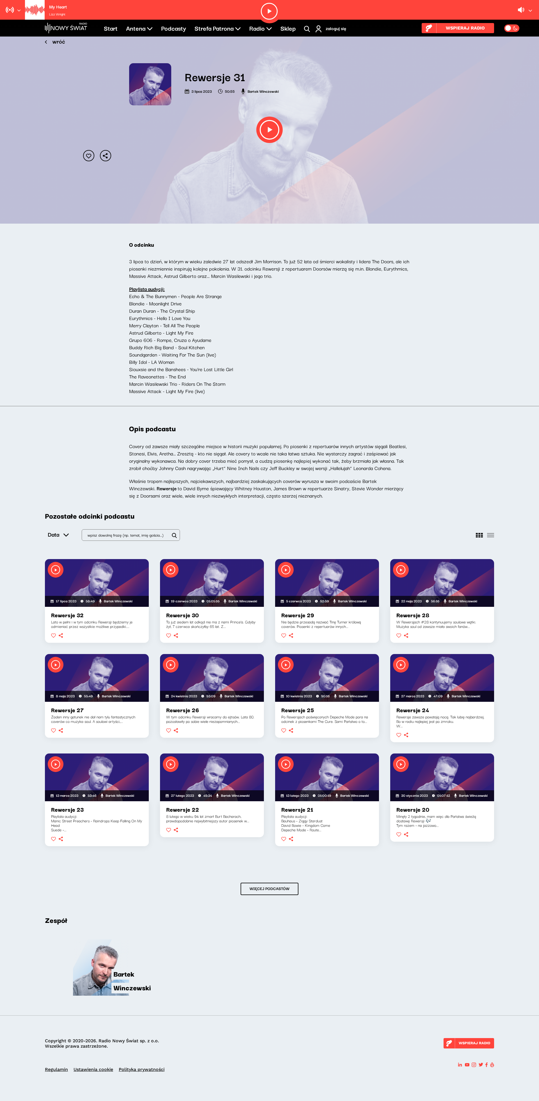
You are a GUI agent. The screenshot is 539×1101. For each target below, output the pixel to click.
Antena (135, 28)
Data (53, 534)
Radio (257, 28)
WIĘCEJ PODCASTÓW (269, 888)
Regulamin (56, 1069)
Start (111, 28)
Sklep (288, 28)
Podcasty (173, 28)
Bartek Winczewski (263, 91)
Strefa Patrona (214, 28)
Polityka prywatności (142, 1069)
